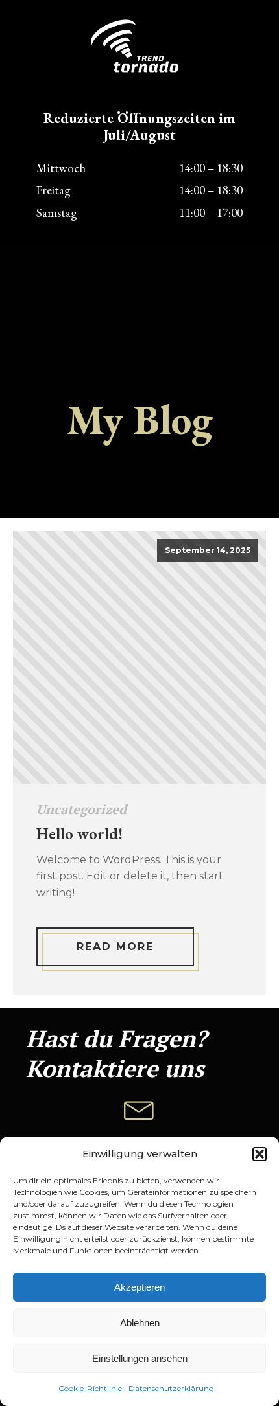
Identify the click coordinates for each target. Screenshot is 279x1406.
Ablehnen (140, 1322)
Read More (115, 946)
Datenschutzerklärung (171, 1388)
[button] (259, 1154)
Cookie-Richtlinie (90, 1388)
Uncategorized (81, 809)
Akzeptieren (139, 1287)
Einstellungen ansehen (140, 1358)
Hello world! (79, 834)
